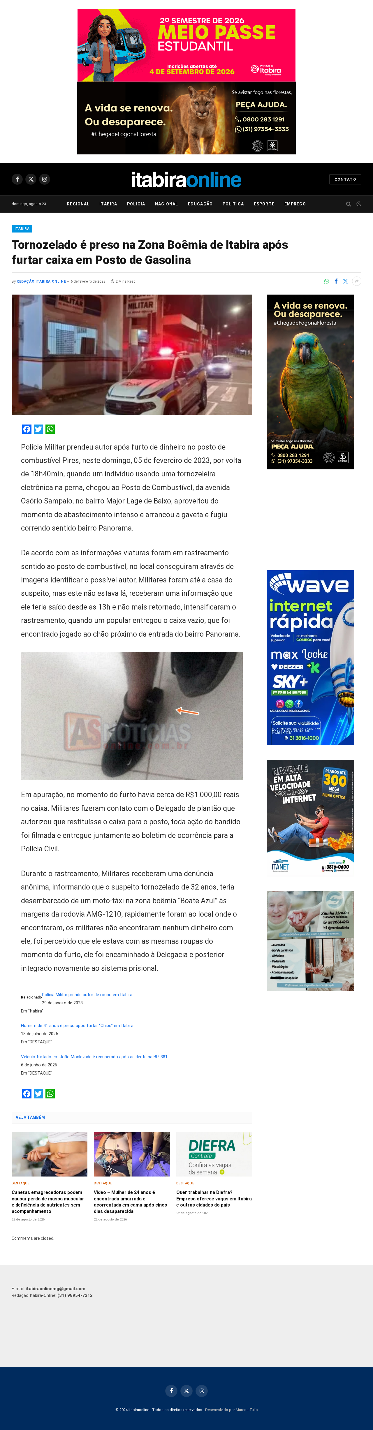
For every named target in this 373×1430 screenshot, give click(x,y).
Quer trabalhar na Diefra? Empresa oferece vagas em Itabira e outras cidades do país (214, 1199)
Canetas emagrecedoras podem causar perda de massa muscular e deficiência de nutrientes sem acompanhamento (48, 1202)
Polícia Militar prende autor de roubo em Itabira (87, 994)
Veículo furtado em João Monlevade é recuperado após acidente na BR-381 (94, 1056)
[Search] (348, 204)
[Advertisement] (314, 520)
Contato (345, 179)
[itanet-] (310, 875)
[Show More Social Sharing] (356, 281)
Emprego (295, 204)
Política (233, 204)
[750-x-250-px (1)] (186, 45)
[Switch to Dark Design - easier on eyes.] (358, 204)
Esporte (264, 204)
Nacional (166, 204)
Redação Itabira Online (41, 281)
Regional (78, 204)
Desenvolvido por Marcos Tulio (231, 1410)
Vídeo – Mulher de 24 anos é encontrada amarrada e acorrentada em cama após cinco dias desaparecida (130, 1202)
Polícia (136, 204)
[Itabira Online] (186, 179)
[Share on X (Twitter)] (345, 281)
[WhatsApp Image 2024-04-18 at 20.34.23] (310, 743)
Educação (200, 204)
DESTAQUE (20, 1183)
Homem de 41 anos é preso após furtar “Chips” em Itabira (77, 1025)
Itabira (108, 204)
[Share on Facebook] (336, 281)
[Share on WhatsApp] (326, 281)
